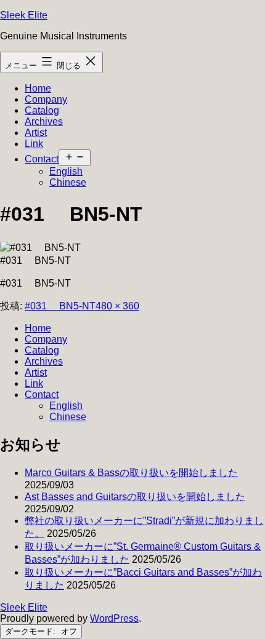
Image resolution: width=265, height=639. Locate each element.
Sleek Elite (23, 15)
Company (46, 99)
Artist (36, 132)
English (66, 171)
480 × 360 (117, 306)
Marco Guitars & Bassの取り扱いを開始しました (131, 472)
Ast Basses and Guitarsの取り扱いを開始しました (135, 496)
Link (34, 143)
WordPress (114, 618)
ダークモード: (31, 631)
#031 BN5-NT (60, 306)
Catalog (42, 110)
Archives (44, 121)
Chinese (67, 182)
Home (38, 88)
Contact (42, 159)
